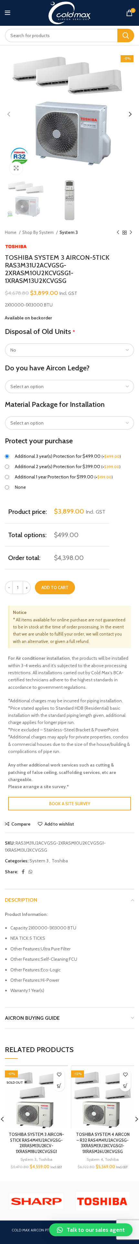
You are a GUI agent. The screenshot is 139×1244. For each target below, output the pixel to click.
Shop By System (38, 232)
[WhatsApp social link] (30, 872)
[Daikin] (103, 1201)
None (20, 487)
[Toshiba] (36, 1201)
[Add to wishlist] (59, 1074)
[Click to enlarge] (16, 168)
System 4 (95, 1159)
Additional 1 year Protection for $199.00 (64, 477)
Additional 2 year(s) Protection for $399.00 (68, 466)
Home (11, 232)
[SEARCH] (125, 35)
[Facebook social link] (23, 872)
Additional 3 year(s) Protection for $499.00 (68, 456)
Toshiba (60, 861)
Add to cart (55, 587)
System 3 (68, 232)
